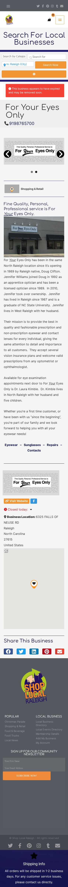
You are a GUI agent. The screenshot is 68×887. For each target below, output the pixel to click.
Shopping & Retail (32, 188)
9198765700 (21, 123)
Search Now (54, 64)
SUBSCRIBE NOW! (26, 775)
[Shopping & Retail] (12, 189)
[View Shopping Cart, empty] (49, 19)
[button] (34, 584)
